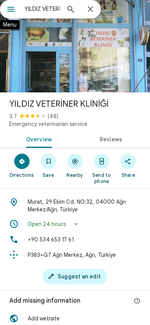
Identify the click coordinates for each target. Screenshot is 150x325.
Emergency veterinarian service (48, 124)
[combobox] (42, 8)
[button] (75, 224)
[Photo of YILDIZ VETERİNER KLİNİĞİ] (75, 46)
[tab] (37, 138)
